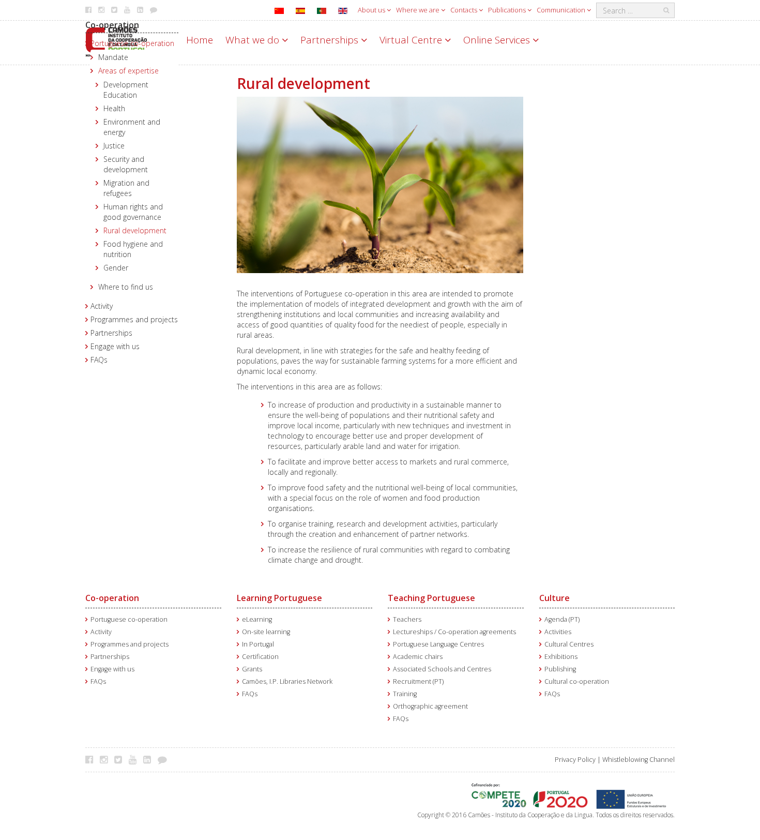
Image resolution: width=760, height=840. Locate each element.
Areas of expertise (128, 71)
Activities (557, 631)
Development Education (125, 90)
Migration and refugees (126, 188)
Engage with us (115, 346)
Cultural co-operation (576, 681)
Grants (252, 669)
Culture (554, 598)
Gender (115, 268)
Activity (101, 306)
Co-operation (112, 25)
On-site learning (266, 631)
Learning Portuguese (279, 598)
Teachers (407, 619)
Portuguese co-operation (132, 43)
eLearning (257, 619)
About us (372, 9)
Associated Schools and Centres (442, 669)
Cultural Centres (569, 644)
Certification (260, 656)
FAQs (99, 360)
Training (405, 693)
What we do (253, 40)
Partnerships (330, 40)
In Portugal (258, 644)
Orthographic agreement (430, 706)
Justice (114, 146)
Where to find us (125, 287)
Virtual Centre (412, 40)
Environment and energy (131, 127)
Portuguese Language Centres (438, 644)
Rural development (134, 230)
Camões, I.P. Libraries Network (287, 681)
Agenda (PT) (562, 619)
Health (114, 108)
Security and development (125, 164)
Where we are (418, 9)
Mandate (113, 57)
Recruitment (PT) (418, 681)
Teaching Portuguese (431, 598)
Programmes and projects (134, 319)
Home (199, 40)
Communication (562, 9)
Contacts (464, 9)
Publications (507, 9)
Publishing (560, 669)
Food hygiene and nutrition (133, 249)
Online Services (498, 40)
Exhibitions (560, 656)
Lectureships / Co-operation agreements (454, 631)
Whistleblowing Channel (638, 759)
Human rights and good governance (133, 212)
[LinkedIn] (149, 759)
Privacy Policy (575, 759)
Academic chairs (418, 656)
